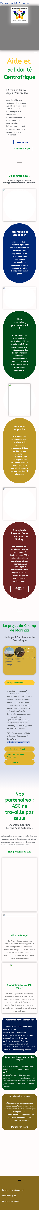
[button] (6, 659)
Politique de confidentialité (13, 1190)
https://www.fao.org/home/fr (18, 742)
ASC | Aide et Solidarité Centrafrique (14, 3)
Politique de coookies (11, 1201)
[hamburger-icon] (35, 52)
